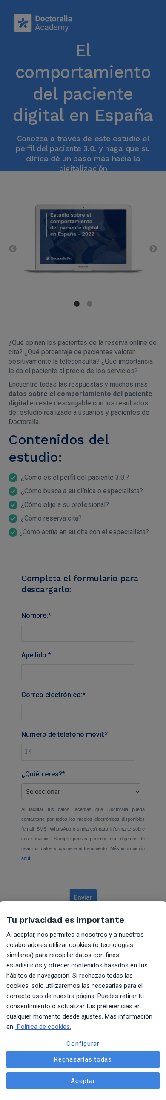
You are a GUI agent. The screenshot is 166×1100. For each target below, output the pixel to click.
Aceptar (83, 1081)
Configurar (83, 1044)
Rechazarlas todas (83, 1059)
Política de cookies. (43, 1027)
